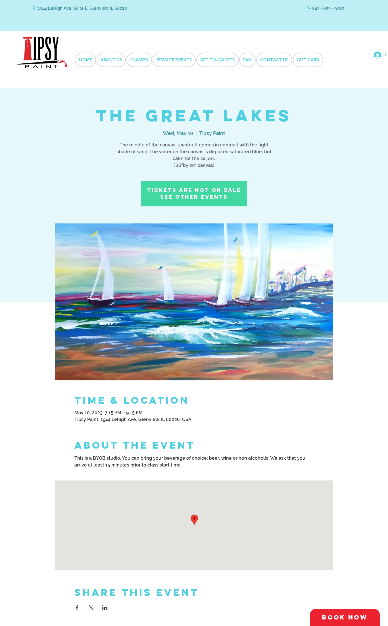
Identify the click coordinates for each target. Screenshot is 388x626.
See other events (194, 197)
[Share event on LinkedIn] (105, 607)
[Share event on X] (91, 607)
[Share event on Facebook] (77, 607)
